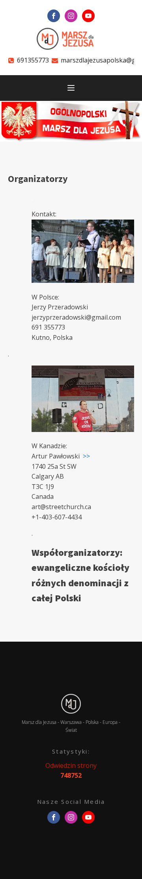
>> (86, 456)
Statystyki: (71, 751)
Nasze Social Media (71, 801)
